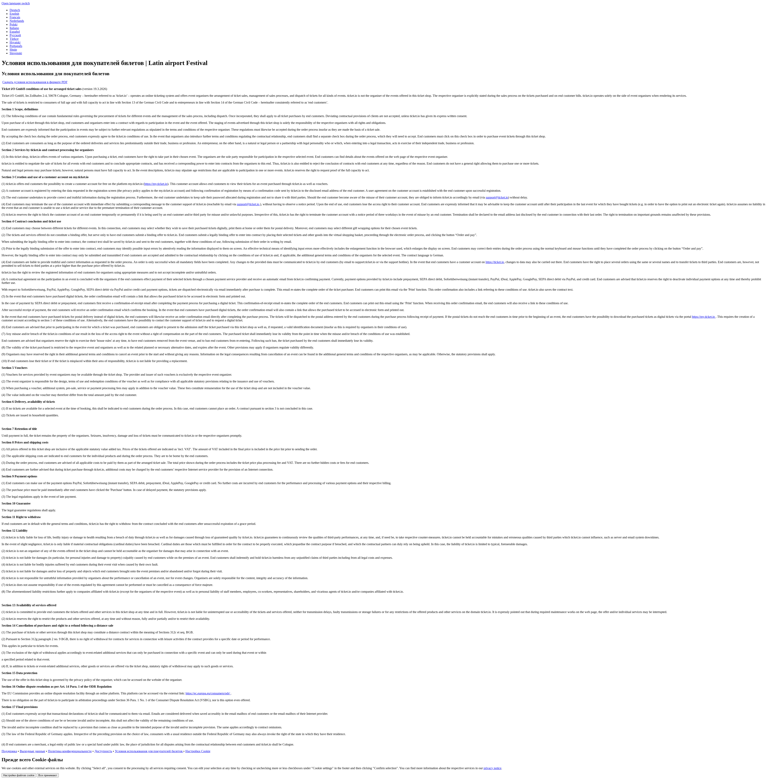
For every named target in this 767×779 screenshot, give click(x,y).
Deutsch (15, 10)
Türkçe (14, 38)
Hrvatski (15, 42)
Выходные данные (32, 751)
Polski (13, 24)
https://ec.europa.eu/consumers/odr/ (208, 693)
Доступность (103, 751)
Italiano (14, 28)
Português (16, 46)
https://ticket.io (495, 262)
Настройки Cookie (197, 751)
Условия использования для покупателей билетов (149, 751)
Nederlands (17, 21)
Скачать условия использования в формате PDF (35, 82)
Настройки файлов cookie (18, 775)
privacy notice (492, 768)
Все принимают (47, 775)
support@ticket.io (497, 197)
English (14, 13)
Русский (15, 35)
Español (15, 31)
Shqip (13, 49)
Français (15, 17)
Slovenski (16, 53)
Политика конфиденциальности (70, 751)
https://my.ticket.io (155, 184)
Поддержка (9, 751)
